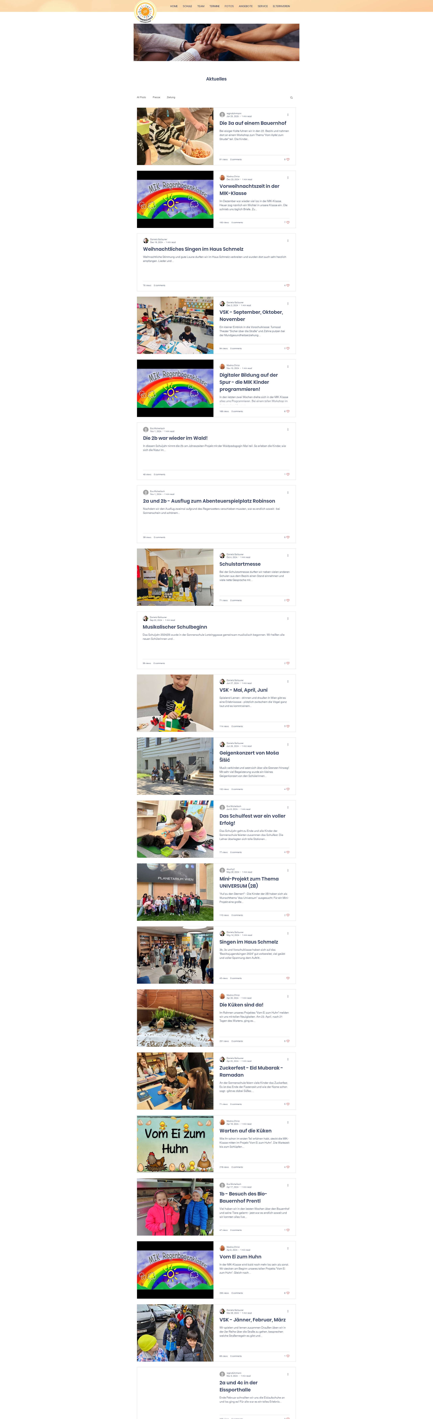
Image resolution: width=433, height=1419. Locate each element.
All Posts (141, 97)
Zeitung (171, 97)
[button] (291, 98)
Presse (156, 97)
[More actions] (289, 115)
